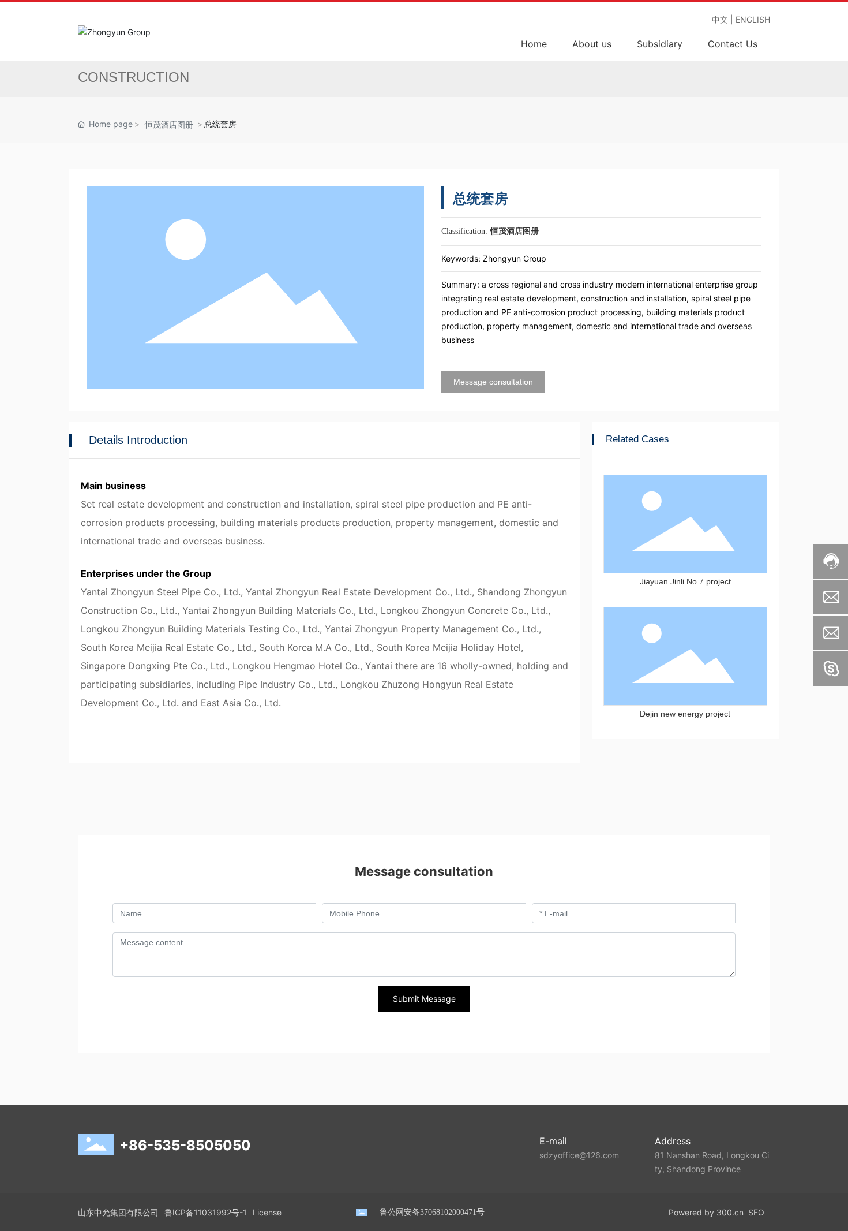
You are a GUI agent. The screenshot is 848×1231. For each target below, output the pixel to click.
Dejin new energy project (685, 713)
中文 (720, 19)
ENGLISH (753, 19)
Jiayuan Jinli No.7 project (685, 581)
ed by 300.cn (718, 1212)
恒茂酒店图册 (169, 124)
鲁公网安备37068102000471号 (432, 1212)
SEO (756, 1212)
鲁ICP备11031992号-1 (205, 1212)
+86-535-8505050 (185, 1145)
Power (680, 1212)
